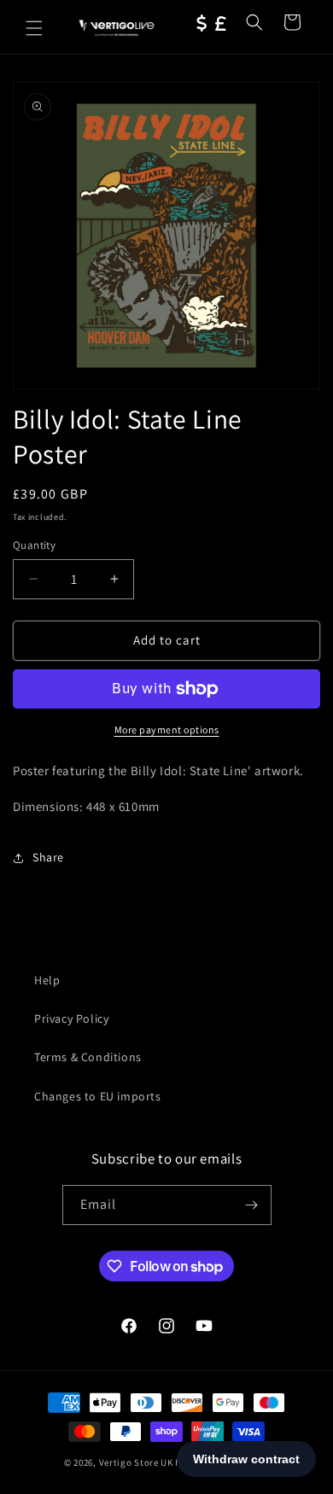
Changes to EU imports (97, 1096)
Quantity (34, 545)
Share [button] (48, 857)
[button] (34, 28)
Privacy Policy (71, 1018)
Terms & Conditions (88, 1057)
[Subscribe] (252, 1205)
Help (47, 980)
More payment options (166, 729)
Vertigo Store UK (136, 1462)
